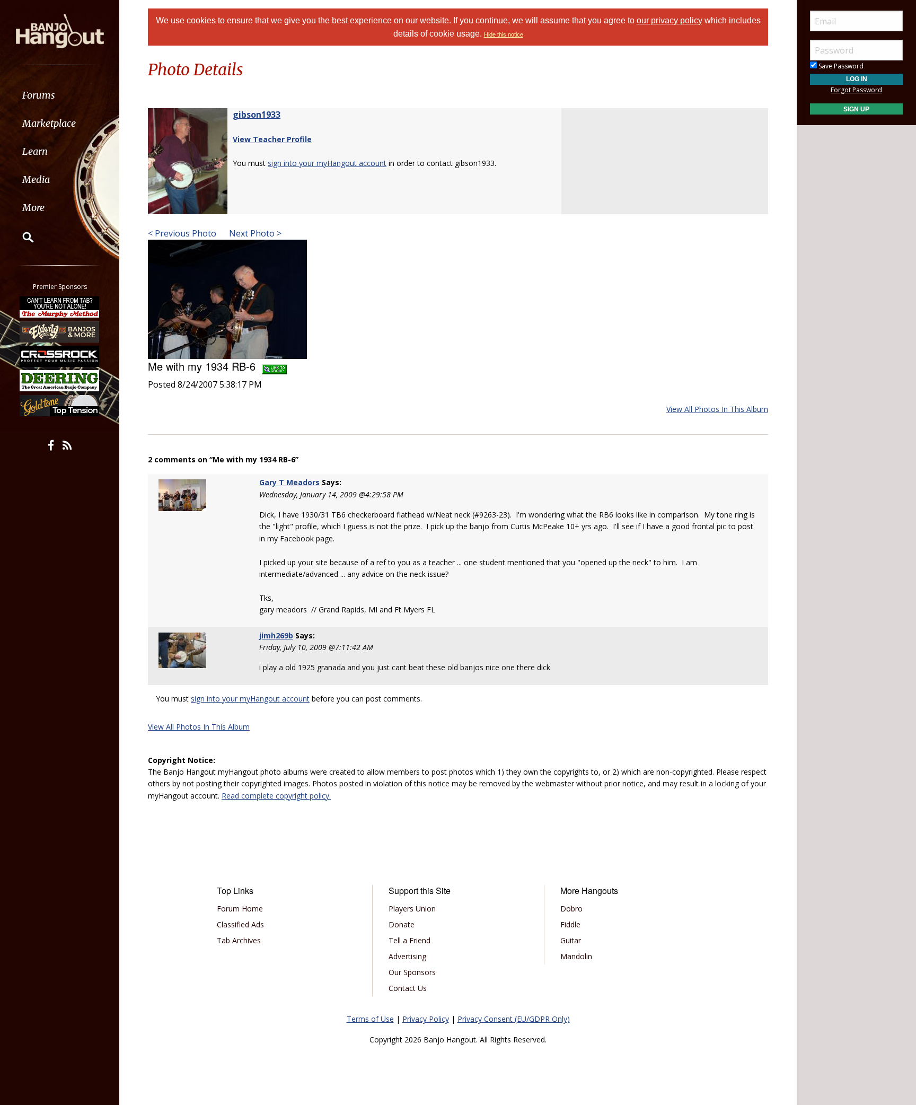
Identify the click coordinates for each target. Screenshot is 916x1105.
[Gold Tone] (60, 405)
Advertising (407, 956)
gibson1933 (256, 114)
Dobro (571, 909)
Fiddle (570, 924)
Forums (38, 95)
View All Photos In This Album (717, 409)
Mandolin (576, 956)
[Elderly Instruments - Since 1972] (60, 331)
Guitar (570, 940)
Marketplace (49, 123)
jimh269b (276, 635)
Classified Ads (240, 924)
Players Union (412, 909)
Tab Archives (239, 940)
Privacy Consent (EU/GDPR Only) (513, 1019)
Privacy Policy (425, 1019)
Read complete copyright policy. (276, 796)
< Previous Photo (182, 233)
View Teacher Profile (272, 139)
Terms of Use (370, 1019)
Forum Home (240, 909)
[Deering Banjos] (60, 381)
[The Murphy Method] (60, 307)
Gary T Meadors (289, 482)
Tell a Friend (409, 940)
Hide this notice (503, 34)
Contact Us (408, 988)
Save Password (840, 66)
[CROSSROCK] (60, 356)
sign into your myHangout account (327, 163)
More (33, 207)
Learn (35, 151)
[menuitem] (59, 95)
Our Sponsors (412, 972)
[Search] (21, 237)
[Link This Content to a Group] (274, 366)
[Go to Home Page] (60, 30)
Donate (402, 924)
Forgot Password (856, 89)
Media (36, 179)
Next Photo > (254, 233)
